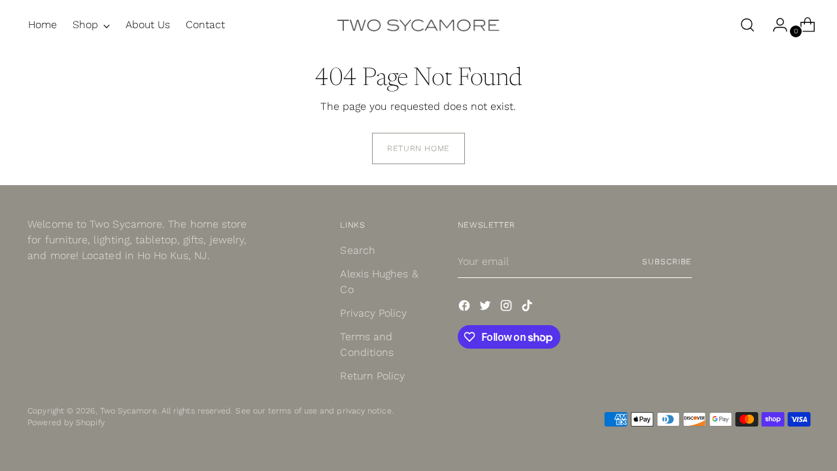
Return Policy (372, 376)
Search (357, 250)
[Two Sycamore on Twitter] (486, 308)
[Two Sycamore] (418, 25)
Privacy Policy (373, 313)
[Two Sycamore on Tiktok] (528, 308)
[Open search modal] (747, 25)
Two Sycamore (128, 410)
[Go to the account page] (775, 25)
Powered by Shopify (65, 422)
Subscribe (667, 261)
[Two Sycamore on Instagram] (507, 308)
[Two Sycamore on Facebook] (465, 308)
